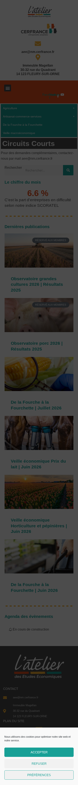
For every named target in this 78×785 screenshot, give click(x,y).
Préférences (39, 775)
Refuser (39, 763)
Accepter (39, 752)
